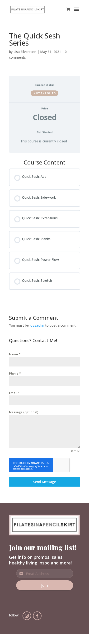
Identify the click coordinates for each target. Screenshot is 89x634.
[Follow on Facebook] (37, 615)
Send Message (44, 481)
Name (14, 354)
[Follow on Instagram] (27, 615)
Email (14, 393)
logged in (37, 325)
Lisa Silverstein (25, 51)
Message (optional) (23, 412)
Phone (15, 373)
